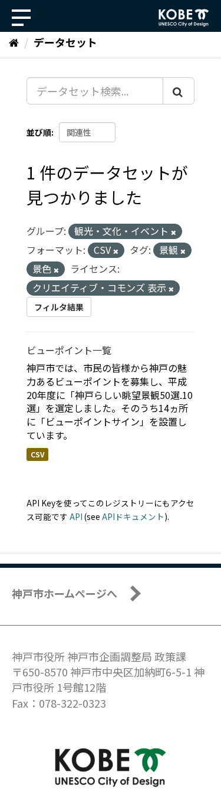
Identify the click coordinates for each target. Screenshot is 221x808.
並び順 (39, 132)
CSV (37, 454)
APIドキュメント (133, 516)
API (76, 516)
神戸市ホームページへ (64, 593)
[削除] (173, 232)
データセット (65, 42)
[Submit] (178, 90)
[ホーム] (14, 42)
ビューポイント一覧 (69, 350)
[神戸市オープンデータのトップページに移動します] (184, 18)
